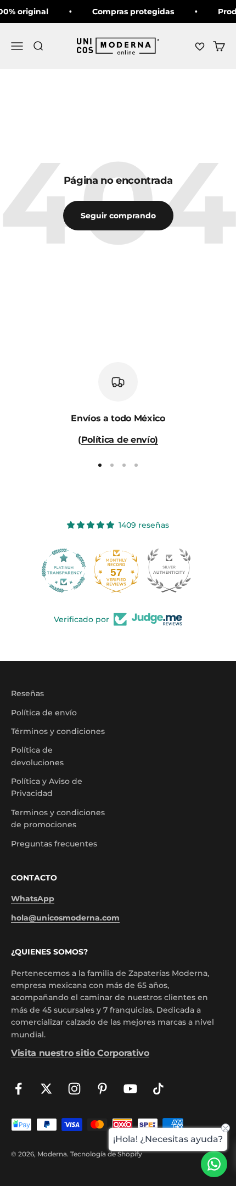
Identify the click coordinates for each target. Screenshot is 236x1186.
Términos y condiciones (58, 731)
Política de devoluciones (37, 756)
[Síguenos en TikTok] (158, 1088)
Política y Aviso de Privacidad (46, 787)
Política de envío (44, 713)
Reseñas (27, 693)
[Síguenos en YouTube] (130, 1088)
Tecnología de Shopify (106, 1154)
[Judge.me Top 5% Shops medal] (171, 570)
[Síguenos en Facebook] (18, 1088)
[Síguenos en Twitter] (46, 1088)
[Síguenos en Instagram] (74, 1088)
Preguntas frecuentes (54, 844)
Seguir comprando (118, 216)
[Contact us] (214, 1164)
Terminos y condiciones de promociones (58, 818)
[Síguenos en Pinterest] (102, 1088)
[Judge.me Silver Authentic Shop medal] (118, 570)
